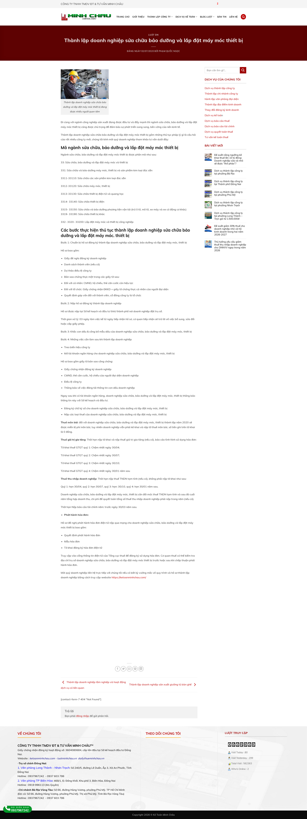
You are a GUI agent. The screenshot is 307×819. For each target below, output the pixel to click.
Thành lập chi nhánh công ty (221, 93)
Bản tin (221, 16)
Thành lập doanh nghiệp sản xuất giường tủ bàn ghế (160, 684)
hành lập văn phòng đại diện (222, 99)
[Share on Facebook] (117, 668)
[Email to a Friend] (129, 668)
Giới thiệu (138, 16)
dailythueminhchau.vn (91, 758)
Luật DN (153, 35)
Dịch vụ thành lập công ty (220, 88)
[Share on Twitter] (123, 668)
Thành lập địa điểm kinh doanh (223, 104)
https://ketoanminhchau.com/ (129, 577)
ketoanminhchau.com (42, 758)
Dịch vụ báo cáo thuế (217, 120)
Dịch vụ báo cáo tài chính (219, 126)
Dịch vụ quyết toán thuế (219, 131)
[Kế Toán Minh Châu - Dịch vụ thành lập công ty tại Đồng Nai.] (86, 17)
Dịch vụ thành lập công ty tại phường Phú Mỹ (228, 193)
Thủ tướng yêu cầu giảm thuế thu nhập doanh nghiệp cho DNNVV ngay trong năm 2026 (230, 246)
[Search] (243, 16)
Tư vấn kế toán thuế (216, 137)
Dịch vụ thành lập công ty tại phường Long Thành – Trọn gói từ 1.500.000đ (228, 216)
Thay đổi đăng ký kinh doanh (222, 109)
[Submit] (243, 70)
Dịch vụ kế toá (213, 115)
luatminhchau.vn (67, 758)
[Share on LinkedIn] (141, 668)
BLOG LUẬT (206, 16)
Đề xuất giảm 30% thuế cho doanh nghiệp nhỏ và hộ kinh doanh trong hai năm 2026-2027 (229, 230)
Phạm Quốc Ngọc (169, 51)
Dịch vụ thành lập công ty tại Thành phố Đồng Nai (228, 183)
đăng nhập (82, 715)
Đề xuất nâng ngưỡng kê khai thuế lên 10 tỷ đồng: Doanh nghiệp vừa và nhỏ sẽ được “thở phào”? (228, 159)
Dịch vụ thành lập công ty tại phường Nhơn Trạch (228, 204)
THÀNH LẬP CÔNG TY (158, 16)
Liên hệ (233, 16)
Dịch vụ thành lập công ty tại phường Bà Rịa (228, 172)
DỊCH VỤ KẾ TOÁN (185, 16)
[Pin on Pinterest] (135, 668)
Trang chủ (123, 16)
